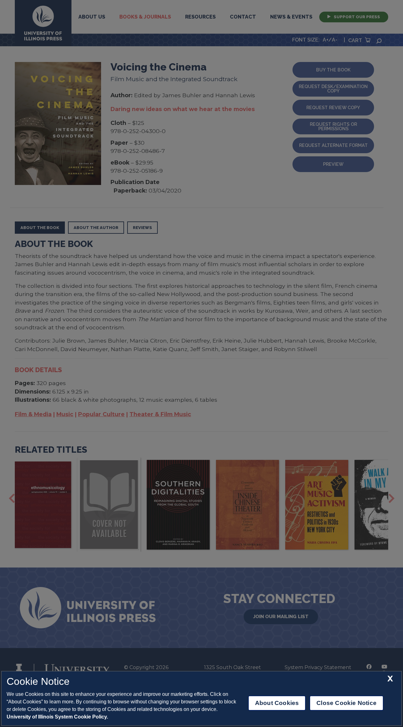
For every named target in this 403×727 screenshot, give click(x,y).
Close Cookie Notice (346, 703)
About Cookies (277, 703)
